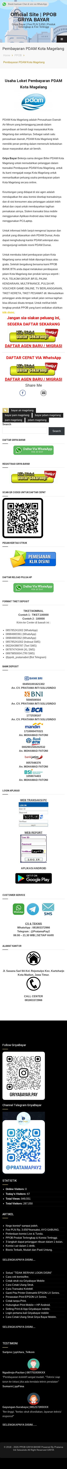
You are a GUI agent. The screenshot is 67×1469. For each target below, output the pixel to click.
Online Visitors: (15, 1189)
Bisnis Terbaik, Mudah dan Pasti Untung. (29, 1249)
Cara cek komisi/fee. (17, 1276)
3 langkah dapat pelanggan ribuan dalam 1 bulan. (34, 1241)
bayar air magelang (22, 410)
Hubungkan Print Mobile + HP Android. (28, 1305)
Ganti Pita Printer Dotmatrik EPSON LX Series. (33, 1292)
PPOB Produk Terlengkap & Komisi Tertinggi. (32, 1237)
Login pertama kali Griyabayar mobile (27, 1313)
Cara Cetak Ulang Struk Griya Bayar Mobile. (31, 1317)
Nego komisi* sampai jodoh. (22, 1225)
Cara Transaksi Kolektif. (19, 1288)
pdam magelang (37, 420)
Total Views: (13, 1198)
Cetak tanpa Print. (16, 1301)
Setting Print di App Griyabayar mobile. (28, 1309)
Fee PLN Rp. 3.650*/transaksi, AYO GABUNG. (32, 1229)
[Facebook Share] (23, 393)
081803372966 (41, 927)
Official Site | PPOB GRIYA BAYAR (33, 17)
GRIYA (50, 1450)
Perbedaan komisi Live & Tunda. (24, 1233)
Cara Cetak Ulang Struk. (20, 1284)
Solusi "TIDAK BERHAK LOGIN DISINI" (29, 1272)
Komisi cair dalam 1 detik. (20, 1245)
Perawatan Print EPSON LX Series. (26, 1297)
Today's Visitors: (16, 1194)
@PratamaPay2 (40, 931)
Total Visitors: (14, 1203)
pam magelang (13, 420)
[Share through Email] (43, 393)
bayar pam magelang (17, 415)
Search (6, 424)
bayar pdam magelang (48, 415)
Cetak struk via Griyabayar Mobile (25, 1280)
